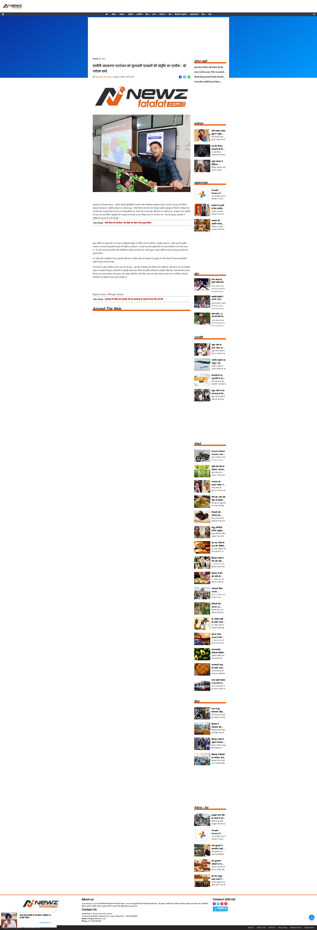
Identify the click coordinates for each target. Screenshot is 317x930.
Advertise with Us (296, 928)
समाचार (121, 14)
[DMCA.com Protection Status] (220, 909)
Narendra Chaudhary (104, 77)
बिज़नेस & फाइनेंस (180, 14)
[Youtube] (225, 903)
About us (88, 899)
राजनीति (139, 14)
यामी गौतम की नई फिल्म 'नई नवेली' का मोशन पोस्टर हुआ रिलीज (128, 223)
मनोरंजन (162, 14)
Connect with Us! (224, 899)
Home (95, 59)
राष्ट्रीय (130, 14)
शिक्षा (210, 14)
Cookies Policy (309, 928)
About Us (251, 928)
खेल (170, 14)
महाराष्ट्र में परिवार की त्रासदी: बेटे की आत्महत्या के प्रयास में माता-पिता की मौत (134, 299)
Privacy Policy (282, 928)
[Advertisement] (158, 34)
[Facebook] (214, 903)
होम (107, 14)
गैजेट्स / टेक (201, 808)
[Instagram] (222, 903)
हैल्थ (203, 14)
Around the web (107, 308)
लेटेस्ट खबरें (200, 61)
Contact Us (89, 909)
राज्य (153, 14)
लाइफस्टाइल (194, 14)
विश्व (147, 14)
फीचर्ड (114, 14)
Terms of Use (261, 928)
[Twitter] (218, 903)
